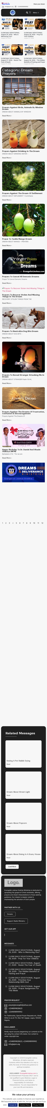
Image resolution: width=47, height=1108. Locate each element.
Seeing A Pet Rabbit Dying (18, 761)
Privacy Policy (38, 1105)
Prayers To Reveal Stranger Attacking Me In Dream (23, 376)
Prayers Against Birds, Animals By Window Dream (22, 108)
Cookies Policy (25, 1105)
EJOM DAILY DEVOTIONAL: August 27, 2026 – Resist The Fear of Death (11, 60)
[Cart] (30, 12)
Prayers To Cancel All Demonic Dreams (20, 276)
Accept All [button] (12, 1105)
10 (34, 523)
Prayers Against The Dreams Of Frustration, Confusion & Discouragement (23, 413)
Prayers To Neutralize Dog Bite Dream (20, 331)
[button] (27, 12)
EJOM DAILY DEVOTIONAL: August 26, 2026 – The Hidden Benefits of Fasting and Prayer (34, 60)
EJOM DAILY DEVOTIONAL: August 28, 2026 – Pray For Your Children (33, 34)
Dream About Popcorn (17, 823)
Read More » (7, 116)
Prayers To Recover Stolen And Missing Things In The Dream (21, 296)
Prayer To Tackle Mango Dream (17, 239)
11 (38, 523)
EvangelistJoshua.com (28, 1073)
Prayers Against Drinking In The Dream (21, 151)
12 (42, 523)
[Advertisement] (20, 502)
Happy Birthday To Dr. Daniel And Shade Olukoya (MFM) (21, 450)
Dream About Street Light (18, 792)
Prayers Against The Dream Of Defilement (22, 193)
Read (8, 764)
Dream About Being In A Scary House (23, 854)
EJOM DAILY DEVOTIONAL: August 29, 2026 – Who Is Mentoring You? (10, 34)
